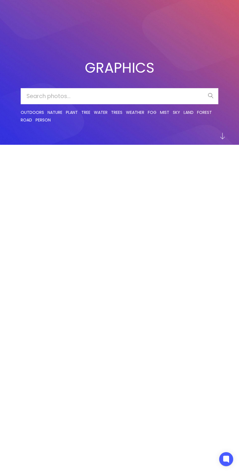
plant (72, 112)
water (101, 112)
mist (164, 112)
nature (55, 112)
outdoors (32, 112)
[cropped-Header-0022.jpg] (28, 169)
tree (85, 112)
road (26, 120)
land (189, 112)
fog (152, 112)
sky (176, 112)
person (43, 120)
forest (204, 112)
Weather (135, 112)
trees (116, 112)
